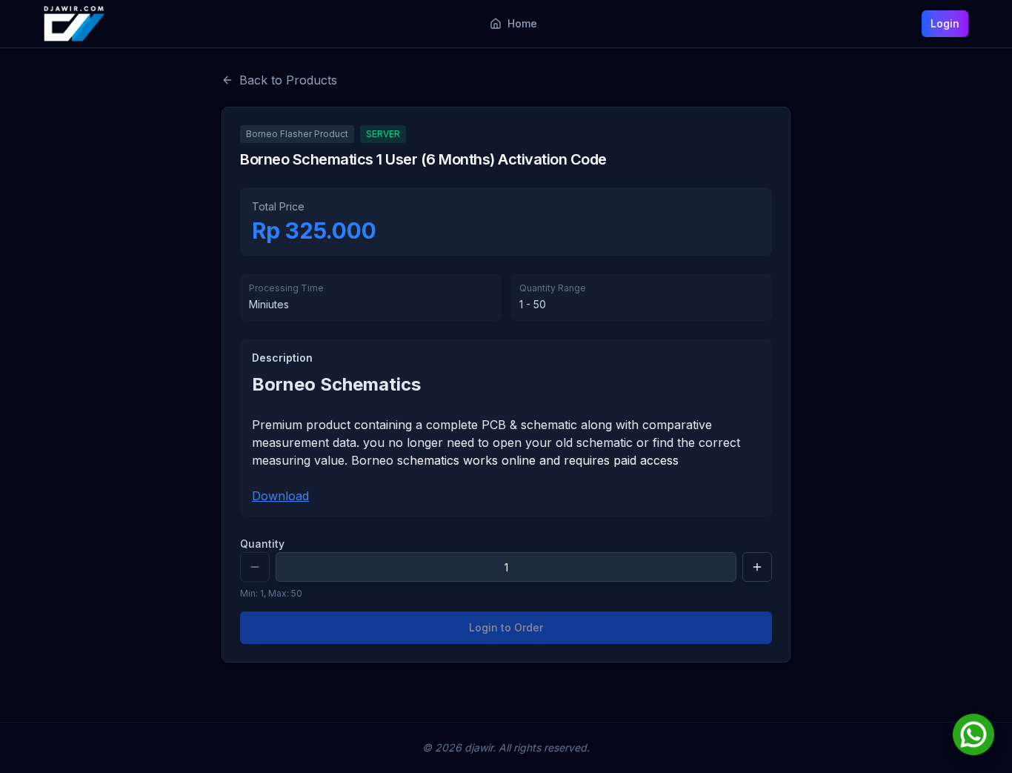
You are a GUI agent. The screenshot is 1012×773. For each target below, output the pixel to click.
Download (280, 495)
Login (945, 23)
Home (522, 23)
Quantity (262, 543)
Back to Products (288, 80)
